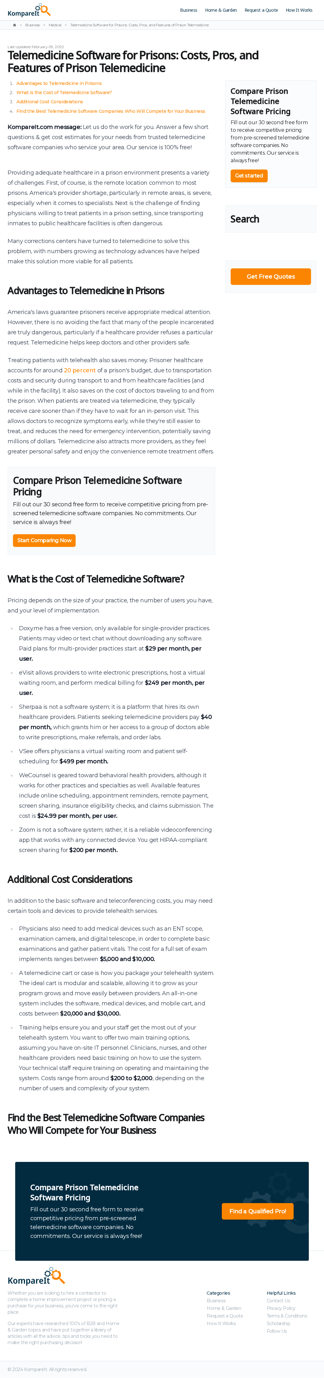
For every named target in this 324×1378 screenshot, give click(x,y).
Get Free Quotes (271, 276)
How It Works (299, 10)
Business (188, 10)
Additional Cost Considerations (49, 102)
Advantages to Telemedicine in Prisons (59, 83)
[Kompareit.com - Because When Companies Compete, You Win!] (59, 10)
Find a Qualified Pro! (257, 1211)
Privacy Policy (281, 1308)
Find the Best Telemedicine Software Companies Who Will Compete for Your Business (110, 111)
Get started (249, 176)
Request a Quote (261, 10)
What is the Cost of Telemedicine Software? (64, 92)
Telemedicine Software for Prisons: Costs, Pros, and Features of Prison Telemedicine (139, 24)
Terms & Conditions (287, 1316)
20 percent (80, 370)
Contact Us (278, 1301)
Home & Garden (221, 10)
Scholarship (278, 1323)
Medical (55, 24)
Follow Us (277, 1331)
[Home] (14, 25)
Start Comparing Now (44, 540)
